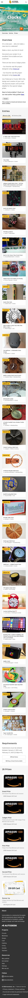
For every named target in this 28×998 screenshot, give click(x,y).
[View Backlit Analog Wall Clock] (14, 484)
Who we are (5, 968)
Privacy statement (8, 989)
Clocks (16, 161)
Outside (4, 948)
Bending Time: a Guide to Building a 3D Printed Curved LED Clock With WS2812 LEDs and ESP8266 (13, 636)
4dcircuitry (7, 138)
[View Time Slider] (14, 150)
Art (13, 328)
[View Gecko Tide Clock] (14, 292)
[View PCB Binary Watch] (14, 222)
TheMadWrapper (9, 663)
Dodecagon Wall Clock (9, 541)
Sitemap (4, 966)
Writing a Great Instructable (14, 761)
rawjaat (7, 449)
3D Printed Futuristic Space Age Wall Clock (12, 685)
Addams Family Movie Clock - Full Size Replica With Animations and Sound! (13, 184)
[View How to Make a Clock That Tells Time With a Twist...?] (14, 316)
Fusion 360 (16, 75)
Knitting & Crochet (16, 613)
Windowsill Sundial (8, 399)
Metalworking (14, 425)
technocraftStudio (9, 472)
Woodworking (16, 186)
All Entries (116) (16, 116)
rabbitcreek (8, 303)
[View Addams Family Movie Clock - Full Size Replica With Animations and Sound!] (14, 174)
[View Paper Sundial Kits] (14, 723)
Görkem (7, 519)
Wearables (12, 233)
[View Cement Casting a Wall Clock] (14, 437)
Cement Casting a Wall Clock (10, 447)
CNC (14, 495)
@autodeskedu (8, 980)
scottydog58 (8, 186)
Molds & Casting (14, 449)
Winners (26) (6, 116)
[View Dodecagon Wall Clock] (14, 531)
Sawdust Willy (8, 377)
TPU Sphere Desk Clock (9, 588)
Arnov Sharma (8, 280)
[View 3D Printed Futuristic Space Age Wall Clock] (14, 675)
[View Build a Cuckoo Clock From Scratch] (14, 366)
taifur (6, 233)
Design (4, 938)
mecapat (7, 711)
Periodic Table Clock (8, 517)
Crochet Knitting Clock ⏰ (10, 611)
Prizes (16, 33)
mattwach (7, 210)
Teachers (4, 950)
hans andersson (9, 161)
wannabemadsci (9, 400)
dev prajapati (8, 542)
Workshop (5, 936)
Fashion (13, 711)
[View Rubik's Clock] (14, 651)
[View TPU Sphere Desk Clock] (14, 578)
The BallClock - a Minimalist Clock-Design (12, 351)
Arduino (14, 138)
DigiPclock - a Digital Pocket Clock (12, 564)
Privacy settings (20, 989)
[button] (2, 2)
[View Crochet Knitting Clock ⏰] (14, 601)
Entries (11, 33)
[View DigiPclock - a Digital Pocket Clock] (14, 555)
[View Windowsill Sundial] (14, 389)
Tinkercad (16, 69)
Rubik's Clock (6, 661)
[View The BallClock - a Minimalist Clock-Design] (14, 341)
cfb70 (6, 589)
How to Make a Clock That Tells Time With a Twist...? (12, 326)
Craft (3, 941)
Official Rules (14, 757)
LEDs (14, 639)
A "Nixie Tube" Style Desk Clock (11, 136)
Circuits (4, 933)
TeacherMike (8, 495)
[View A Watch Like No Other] (14, 700)
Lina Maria (7, 613)
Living (4, 945)
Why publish (5, 958)
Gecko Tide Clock (7, 302)
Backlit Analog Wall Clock (9, 494)
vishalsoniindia (9, 566)
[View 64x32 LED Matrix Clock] (14, 198)
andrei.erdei (8, 639)
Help (3, 963)
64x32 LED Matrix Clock (9, 208)
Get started (5, 961)
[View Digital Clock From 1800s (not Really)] (14, 269)
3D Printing (12, 589)
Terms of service (21, 987)
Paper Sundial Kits (8, 733)
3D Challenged (8, 734)
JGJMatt (7, 425)
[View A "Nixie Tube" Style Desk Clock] (14, 127)
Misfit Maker (8, 328)
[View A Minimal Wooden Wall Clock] (14, 461)
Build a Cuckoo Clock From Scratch (12, 375)
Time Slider (6, 160)
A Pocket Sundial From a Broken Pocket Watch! (13, 423)
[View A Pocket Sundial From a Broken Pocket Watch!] (14, 412)
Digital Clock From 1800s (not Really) (13, 278)
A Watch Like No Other (9, 709)
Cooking (4, 943)
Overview (5, 33)
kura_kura (7, 688)
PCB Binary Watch (8, 232)
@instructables (8, 976)
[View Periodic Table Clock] (14, 508)
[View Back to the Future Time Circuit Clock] (14, 245)
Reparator (7, 353)
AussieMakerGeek (9, 257)
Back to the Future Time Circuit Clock (13, 255)
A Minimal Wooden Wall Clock (11, 470)
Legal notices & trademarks (11, 994)
